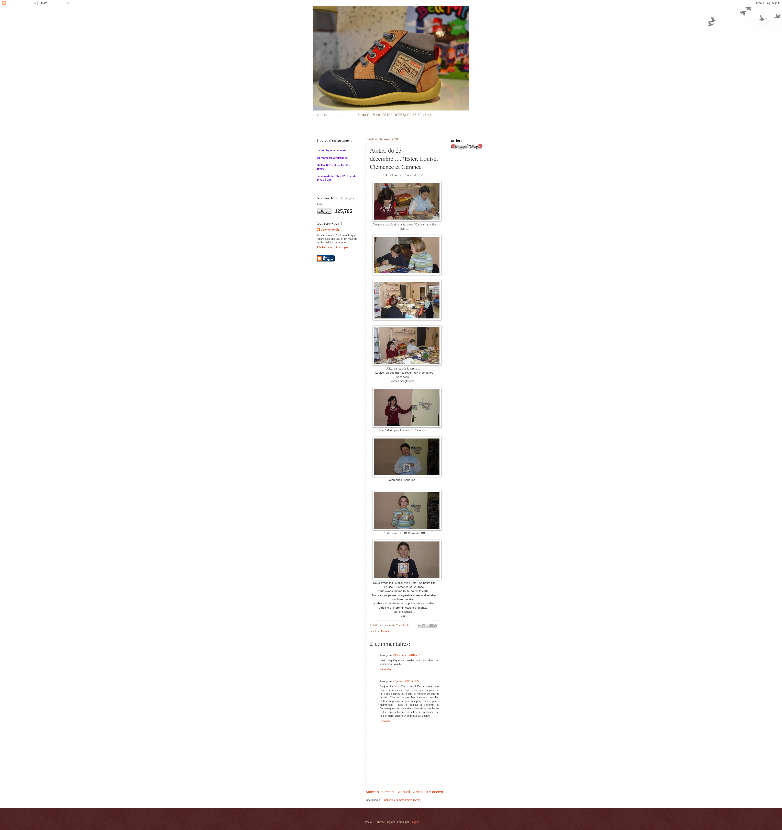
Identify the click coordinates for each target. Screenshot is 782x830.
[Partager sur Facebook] (431, 626)
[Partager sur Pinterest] (435, 626)
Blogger (414, 821)
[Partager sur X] (428, 626)
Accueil (404, 792)
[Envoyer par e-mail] (420, 626)
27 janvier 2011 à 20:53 (406, 681)
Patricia (385, 631)
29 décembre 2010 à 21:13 (408, 655)
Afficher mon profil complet (332, 247)
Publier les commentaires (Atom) (401, 800)
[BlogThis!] (424, 626)
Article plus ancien (428, 792)
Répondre (385, 669)
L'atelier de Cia (330, 229)
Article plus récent (380, 792)
